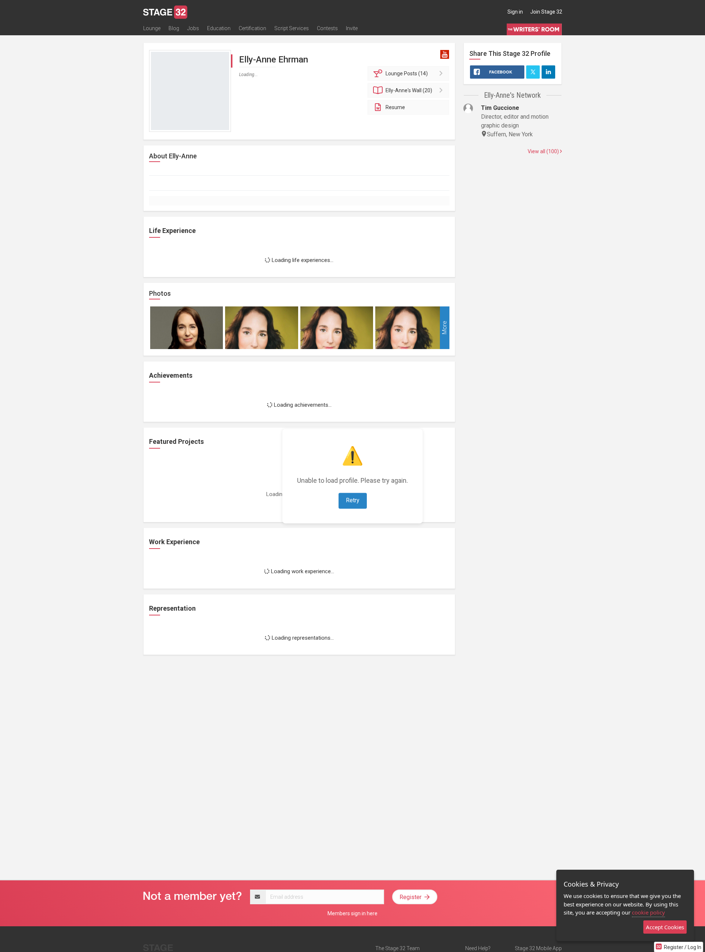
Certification (252, 28)
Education (219, 28)
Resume (395, 107)
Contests (327, 28)
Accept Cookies (665, 927)
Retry (352, 500)
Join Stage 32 (546, 12)
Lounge (151, 28)
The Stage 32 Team (397, 948)
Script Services (291, 28)
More (444, 327)
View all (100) (544, 151)
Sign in (515, 12)
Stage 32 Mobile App (538, 948)
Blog (174, 28)
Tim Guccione (500, 107)
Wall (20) (409, 90)
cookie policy (648, 912)
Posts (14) (407, 73)
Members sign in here (352, 913)
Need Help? (478, 948)
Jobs (193, 28)
